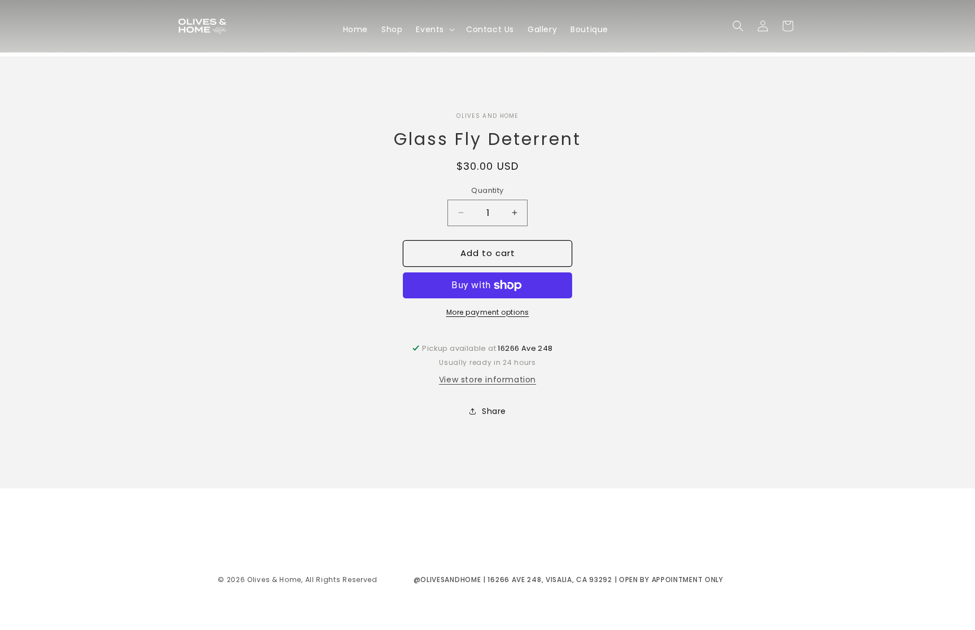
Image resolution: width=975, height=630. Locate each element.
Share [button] (494, 411)
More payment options (487, 312)
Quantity (487, 190)
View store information (487, 379)
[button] (434, 29)
